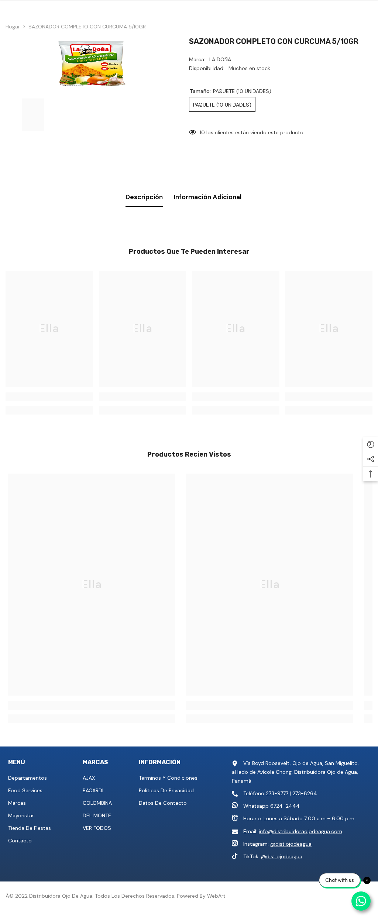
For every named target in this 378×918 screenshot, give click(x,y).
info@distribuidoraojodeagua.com (300, 831)
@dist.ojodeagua (291, 844)
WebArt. (217, 896)
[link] (49, 396)
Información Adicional (207, 197)
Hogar (13, 26)
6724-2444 (285, 806)
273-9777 (277, 793)
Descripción (144, 197)
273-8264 (304, 793)
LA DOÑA (220, 59)
